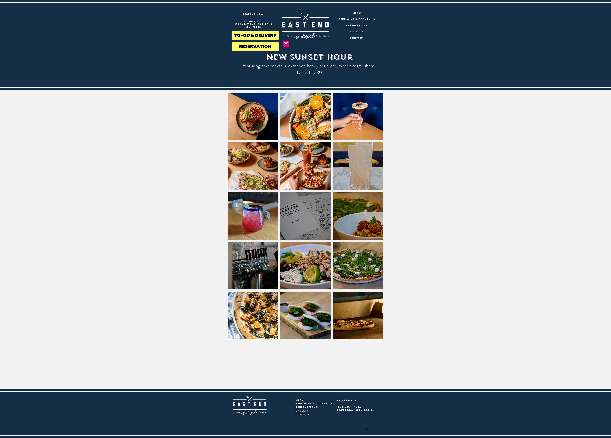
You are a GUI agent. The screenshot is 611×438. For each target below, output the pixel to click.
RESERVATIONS (357, 25)
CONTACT (357, 38)
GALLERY (357, 31)
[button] (253, 116)
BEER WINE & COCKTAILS (357, 19)
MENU (357, 13)
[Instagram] (286, 44)
